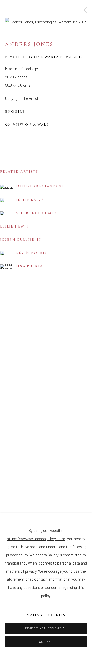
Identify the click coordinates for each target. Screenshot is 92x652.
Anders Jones (29, 44)
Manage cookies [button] (46, 615)
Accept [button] (46, 641)
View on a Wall (31, 124)
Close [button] (83, 11)
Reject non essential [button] (46, 628)
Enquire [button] (15, 111)
